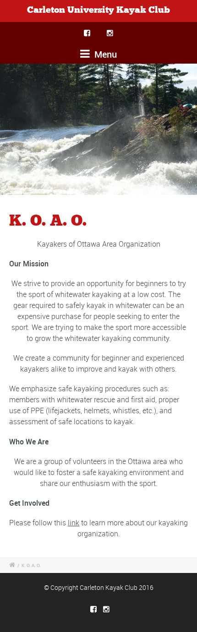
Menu (104, 54)
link (73, 523)
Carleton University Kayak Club (98, 10)
